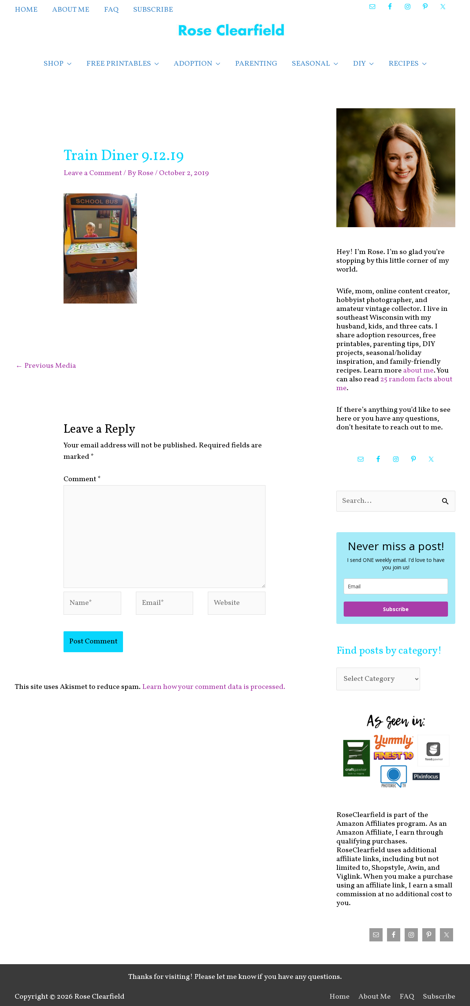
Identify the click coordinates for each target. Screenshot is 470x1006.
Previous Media (45, 366)
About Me (374, 997)
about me (418, 371)
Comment (82, 479)
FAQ (407, 997)
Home (339, 997)
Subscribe (396, 609)
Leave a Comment (93, 173)
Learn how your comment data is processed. (213, 687)
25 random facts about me (394, 383)
